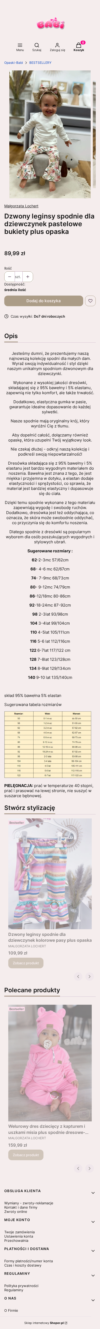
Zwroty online (15, 1211)
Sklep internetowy (44, 1323)
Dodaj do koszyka (43, 300)
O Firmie (11, 1310)
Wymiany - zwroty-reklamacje (28, 1203)
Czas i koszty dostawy (22, 1265)
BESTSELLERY (40, 63)
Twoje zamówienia (19, 1232)
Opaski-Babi (13, 63)
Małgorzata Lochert (21, 206)
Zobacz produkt (26, 963)
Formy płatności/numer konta (28, 1261)
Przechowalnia (16, 1240)
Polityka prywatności (21, 1286)
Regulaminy (13, 1290)
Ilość (8, 268)
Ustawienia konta (18, 1236)
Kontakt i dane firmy (20, 1207)
